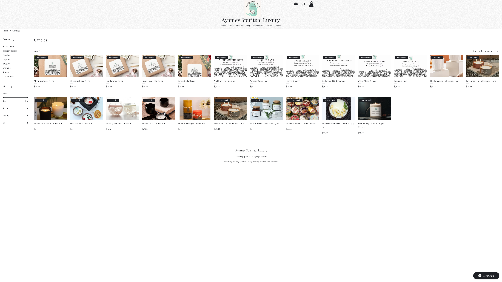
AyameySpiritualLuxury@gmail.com (251, 156)
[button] (311, 4)
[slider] (3, 97)
